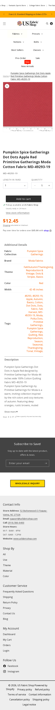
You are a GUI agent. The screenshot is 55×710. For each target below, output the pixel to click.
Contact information (40, 694)
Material (7, 570)
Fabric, (35, 308)
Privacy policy (24, 689)
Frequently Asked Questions (18, 591)
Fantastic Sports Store (17, 5)
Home (6, 76)
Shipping (6, 225)
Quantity (36, 179)
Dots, (40, 305)
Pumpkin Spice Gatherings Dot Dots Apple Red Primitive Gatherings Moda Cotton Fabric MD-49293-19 (31, 76)
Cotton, (39, 302)
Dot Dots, (31, 305)
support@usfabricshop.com (24, 518)
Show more (11, 411)
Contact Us (9, 613)
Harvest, (33, 312)
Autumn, (38, 299)
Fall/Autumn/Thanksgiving (38, 267)
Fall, (41, 308)
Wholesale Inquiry (27, 483)
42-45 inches (36, 289)
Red (41, 283)
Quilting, (33, 334)
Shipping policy (41, 699)
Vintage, (38, 351)
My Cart (7, 639)
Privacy (7, 608)
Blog (5, 618)
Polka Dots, (37, 318)
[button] (4, 23)
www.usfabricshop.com (25, 538)
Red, (40, 334)
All (4, 554)
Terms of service (17, 694)
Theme (7, 565)
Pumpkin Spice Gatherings (35, 252)
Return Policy (10, 602)
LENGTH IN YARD (12, 179)
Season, (38, 341)
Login (6, 650)
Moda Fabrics (35, 260)
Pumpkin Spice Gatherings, (35, 330)
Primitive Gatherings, (36, 323)
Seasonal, (38, 344)
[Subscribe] (46, 463)
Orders (7, 645)
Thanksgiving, (35, 347)
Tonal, (30, 351)
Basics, (31, 302)
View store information (17, 212)
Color (6, 576)
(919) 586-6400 (16, 522)
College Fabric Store (37, 5)
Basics (39, 276)
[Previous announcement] (4, 14)
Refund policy (42, 689)
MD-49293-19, (34, 313)
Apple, (30, 299)
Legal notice (29, 704)
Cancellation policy (19, 699)
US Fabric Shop (25, 685)
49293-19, (37, 295)
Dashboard (9, 634)
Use (5, 559)
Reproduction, (35, 338)
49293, (28, 295)
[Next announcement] (52, 14)
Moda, (39, 315)
